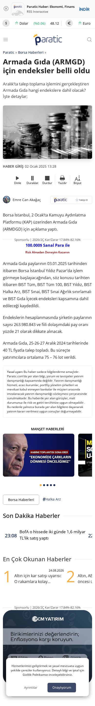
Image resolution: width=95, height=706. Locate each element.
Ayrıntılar (30, 687)
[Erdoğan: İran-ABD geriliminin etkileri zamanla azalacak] (38, 455)
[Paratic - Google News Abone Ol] (71, 201)
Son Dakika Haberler (31, 516)
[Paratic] (47, 40)
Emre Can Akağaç (27, 199)
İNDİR (84, 9)
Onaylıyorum (61, 687)
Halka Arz (52, 499)
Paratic (8, 52)
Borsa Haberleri (31, 52)
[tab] (41, 485)
